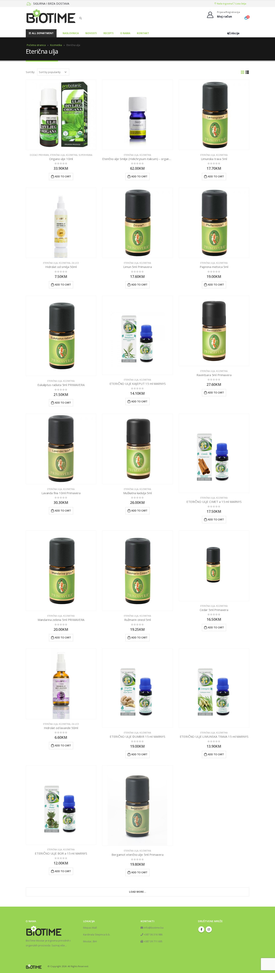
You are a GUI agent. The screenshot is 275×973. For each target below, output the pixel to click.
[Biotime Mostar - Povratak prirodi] (51, 18)
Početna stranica (36, 45)
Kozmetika (56, 45)
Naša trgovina (224, 3)
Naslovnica (71, 33)
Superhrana (85, 155)
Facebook (201, 929)
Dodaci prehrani (39, 155)
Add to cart (63, 176)
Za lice (75, 263)
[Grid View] (243, 72)
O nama (125, 33)
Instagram (209, 929)
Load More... (137, 891)
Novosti (91, 33)
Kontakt (143, 33)
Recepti (108, 33)
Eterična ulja (57, 155)
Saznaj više (58, 945)
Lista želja (240, 3)
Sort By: (30, 72)
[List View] (247, 72)
